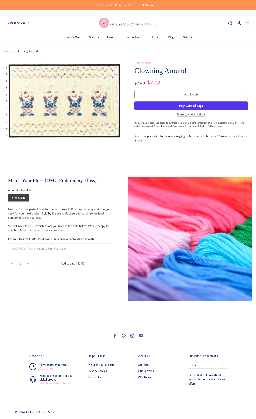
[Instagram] (132, 335)
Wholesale (144, 377)
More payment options (191, 114)
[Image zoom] (63, 100)
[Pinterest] (123, 335)
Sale (185, 37)
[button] (191, 94)
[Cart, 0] (247, 22)
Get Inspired (133, 37)
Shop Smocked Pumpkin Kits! (114, 5)
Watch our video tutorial (55, 383)
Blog (171, 37)
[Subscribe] (222, 365)
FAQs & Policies (97, 371)
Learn (110, 37)
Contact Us (94, 377)
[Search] (230, 23)
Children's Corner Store (40, 412)
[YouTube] (141, 335)
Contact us (46, 368)
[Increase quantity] (28, 264)
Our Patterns (146, 371)
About (155, 37)
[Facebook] (114, 335)
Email (193, 365)
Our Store (144, 365)
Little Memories (143, 62)
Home (8, 51)
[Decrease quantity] (12, 264)
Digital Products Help (101, 365)
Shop (92, 37)
